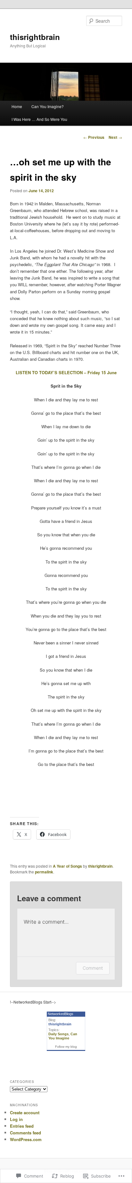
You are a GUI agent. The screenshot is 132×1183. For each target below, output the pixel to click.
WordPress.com (26, 1139)
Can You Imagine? (47, 106)
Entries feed (22, 1126)
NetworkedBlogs (60, 1014)
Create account (24, 1112)
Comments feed (25, 1133)
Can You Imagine (62, 1036)
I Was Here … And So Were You (39, 119)
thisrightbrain (35, 36)
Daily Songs (58, 1034)
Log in (16, 1119)
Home (17, 106)
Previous (93, 137)
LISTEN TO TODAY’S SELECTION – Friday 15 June (66, 372)
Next (115, 137)
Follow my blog (66, 1046)
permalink (44, 872)
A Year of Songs (67, 866)
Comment (93, 968)
